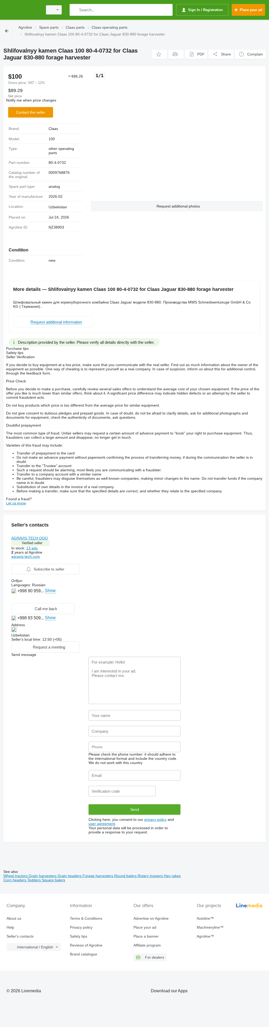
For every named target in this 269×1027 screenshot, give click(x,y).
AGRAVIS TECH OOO (29, 538)
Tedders (34, 880)
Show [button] (50, 590)
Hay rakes (172, 876)
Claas (53, 129)
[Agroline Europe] (22, 9)
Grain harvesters (43, 876)
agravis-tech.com (25, 556)
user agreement (102, 824)
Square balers (53, 880)
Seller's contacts (20, 936)
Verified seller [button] (32, 543)
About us (14, 918)
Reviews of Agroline (86, 945)
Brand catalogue (83, 954)
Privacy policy (81, 927)
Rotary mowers (151, 876)
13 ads (32, 548)
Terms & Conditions (86, 918)
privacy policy (155, 819)
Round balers (126, 876)
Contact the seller (30, 112)
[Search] (74, 10)
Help (10, 927)
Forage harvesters (98, 876)
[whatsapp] (14, 599)
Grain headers (70, 876)
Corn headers (15, 880)
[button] (159, 54)
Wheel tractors (16, 876)
